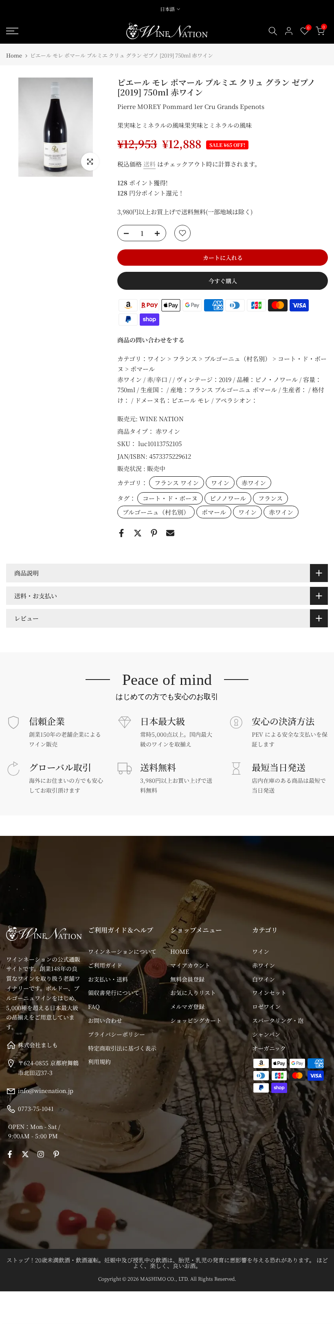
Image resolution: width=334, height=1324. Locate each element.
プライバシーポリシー (116, 1034)
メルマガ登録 (187, 1006)
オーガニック (269, 1048)
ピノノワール (228, 498)
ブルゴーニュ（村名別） (156, 512)
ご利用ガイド (105, 965)
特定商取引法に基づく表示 (122, 1048)
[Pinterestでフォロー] (56, 1154)
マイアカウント (190, 965)
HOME (179, 951)
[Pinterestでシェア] (154, 533)
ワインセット (269, 993)
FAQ (94, 1006)
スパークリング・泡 (277, 1020)
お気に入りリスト (193, 993)
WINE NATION (161, 418)
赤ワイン (168, 431)
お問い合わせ (105, 1020)
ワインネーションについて (122, 951)
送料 (149, 164)
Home (14, 55)
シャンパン (266, 1034)
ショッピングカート (196, 1020)
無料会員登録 (187, 979)
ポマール (214, 512)
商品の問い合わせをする (151, 339)
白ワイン (263, 979)
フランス (270, 498)
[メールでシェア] (170, 533)
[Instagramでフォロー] (40, 1154)
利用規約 (99, 1061)
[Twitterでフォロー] (25, 1154)
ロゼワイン (266, 1006)
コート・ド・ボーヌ (170, 498)
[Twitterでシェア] (138, 533)
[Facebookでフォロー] (9, 1154)
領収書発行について (113, 993)
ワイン (220, 482)
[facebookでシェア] (121, 533)
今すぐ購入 (223, 281)
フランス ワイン (176, 482)
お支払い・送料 (108, 979)
